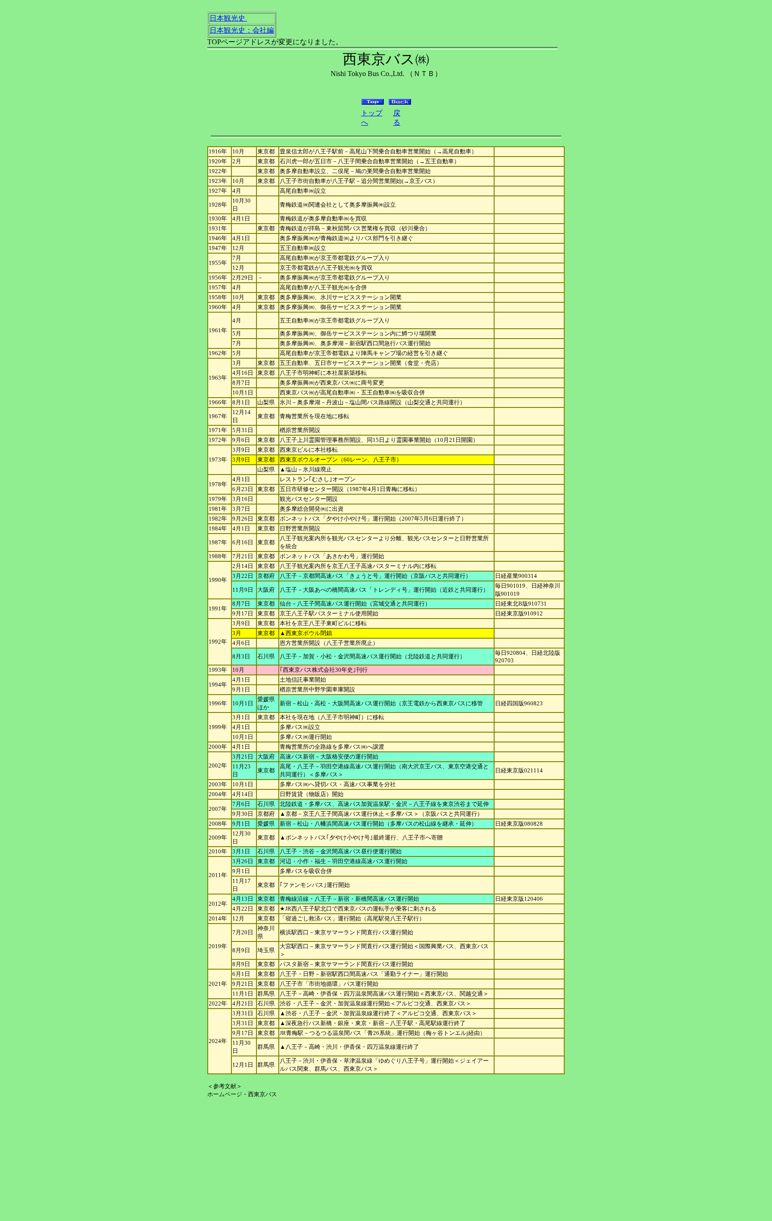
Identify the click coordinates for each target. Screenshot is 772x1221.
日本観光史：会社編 (242, 30)
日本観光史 (227, 18)
